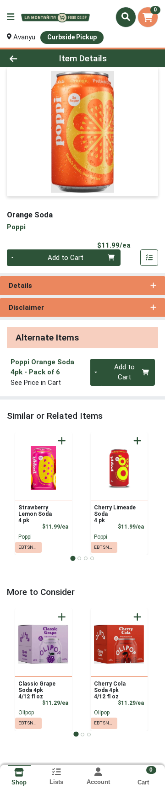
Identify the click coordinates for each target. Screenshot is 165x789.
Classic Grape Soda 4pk (36, 690)
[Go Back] (26, 58)
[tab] (72, 558)
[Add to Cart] (62, 441)
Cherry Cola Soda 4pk (110, 690)
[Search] (125, 17)
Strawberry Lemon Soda (35, 514)
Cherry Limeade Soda (115, 514)
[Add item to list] (149, 257)
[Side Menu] (10, 17)
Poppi (25, 537)
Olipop (26, 712)
